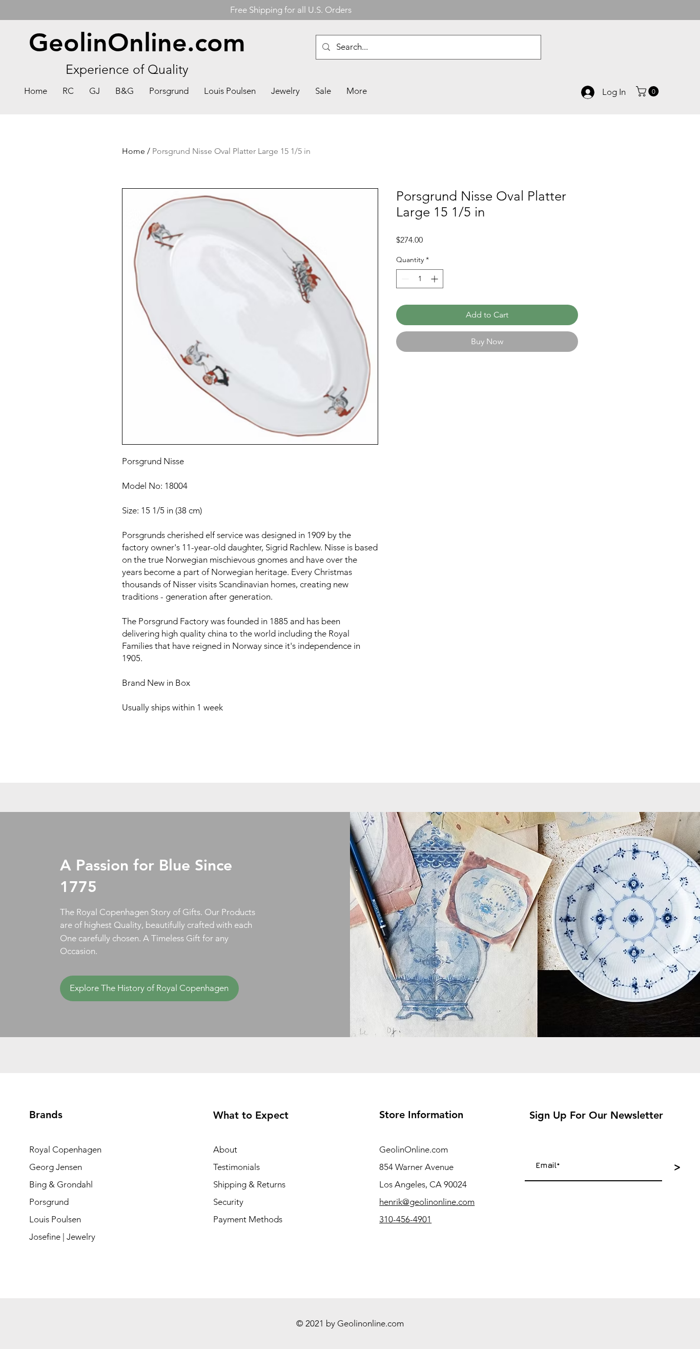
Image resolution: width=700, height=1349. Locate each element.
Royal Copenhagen (65, 1149)
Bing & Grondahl (61, 1184)
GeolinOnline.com (137, 42)
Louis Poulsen (55, 1219)
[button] (648, 91)
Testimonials (236, 1167)
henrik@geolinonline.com (427, 1202)
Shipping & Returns (249, 1184)
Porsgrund (49, 1202)
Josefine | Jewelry (62, 1237)
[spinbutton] (419, 279)
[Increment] (435, 279)
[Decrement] (404, 279)
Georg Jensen (55, 1167)
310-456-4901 (405, 1219)
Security (228, 1202)
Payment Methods (247, 1219)
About (225, 1149)
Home (133, 151)
